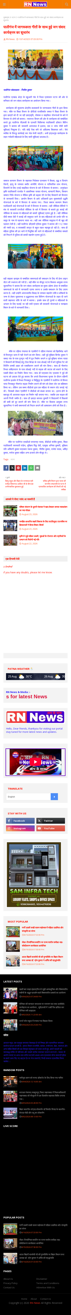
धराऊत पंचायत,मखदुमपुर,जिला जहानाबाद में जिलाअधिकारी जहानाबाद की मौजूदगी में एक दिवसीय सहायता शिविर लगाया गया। (42, 1096)
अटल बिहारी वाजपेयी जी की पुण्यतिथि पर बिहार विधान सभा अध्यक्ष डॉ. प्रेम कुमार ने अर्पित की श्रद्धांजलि (42, 958)
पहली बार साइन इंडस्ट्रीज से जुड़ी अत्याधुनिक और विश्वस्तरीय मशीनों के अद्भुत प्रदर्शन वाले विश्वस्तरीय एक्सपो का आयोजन (43, 991)
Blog (54, 1310)
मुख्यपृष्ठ (6, 17)
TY (34, 1310)
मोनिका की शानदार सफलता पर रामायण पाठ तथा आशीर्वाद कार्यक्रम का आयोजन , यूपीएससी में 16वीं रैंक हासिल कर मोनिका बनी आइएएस (41, 1007)
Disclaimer (41, 1278)
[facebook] (20, 821)
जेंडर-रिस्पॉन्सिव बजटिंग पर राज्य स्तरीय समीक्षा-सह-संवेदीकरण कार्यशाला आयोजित (42, 944)
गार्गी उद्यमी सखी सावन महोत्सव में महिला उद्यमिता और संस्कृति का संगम (42, 929)
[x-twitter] (50, 821)
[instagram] (20, 828)
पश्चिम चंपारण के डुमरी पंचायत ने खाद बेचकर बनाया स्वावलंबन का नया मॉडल (43, 508)
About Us (8, 1278)
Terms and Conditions (47, 1283)
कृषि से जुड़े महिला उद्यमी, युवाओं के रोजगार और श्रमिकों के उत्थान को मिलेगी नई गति (42, 538)
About (34, 1298)
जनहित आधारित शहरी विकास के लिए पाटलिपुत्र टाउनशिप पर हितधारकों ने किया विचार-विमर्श (43, 523)
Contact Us (9, 1287)
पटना (14, 17)
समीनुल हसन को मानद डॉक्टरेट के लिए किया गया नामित (41, 1077)
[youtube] (50, 828)
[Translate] (54, 796)
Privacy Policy (10, 1283)
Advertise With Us (45, 1287)
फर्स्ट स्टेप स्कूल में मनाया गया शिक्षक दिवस (36, 1020)
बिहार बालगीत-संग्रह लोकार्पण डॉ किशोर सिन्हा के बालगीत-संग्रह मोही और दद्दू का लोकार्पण (42, 1111)
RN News (10, 39)
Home (24, 1298)
